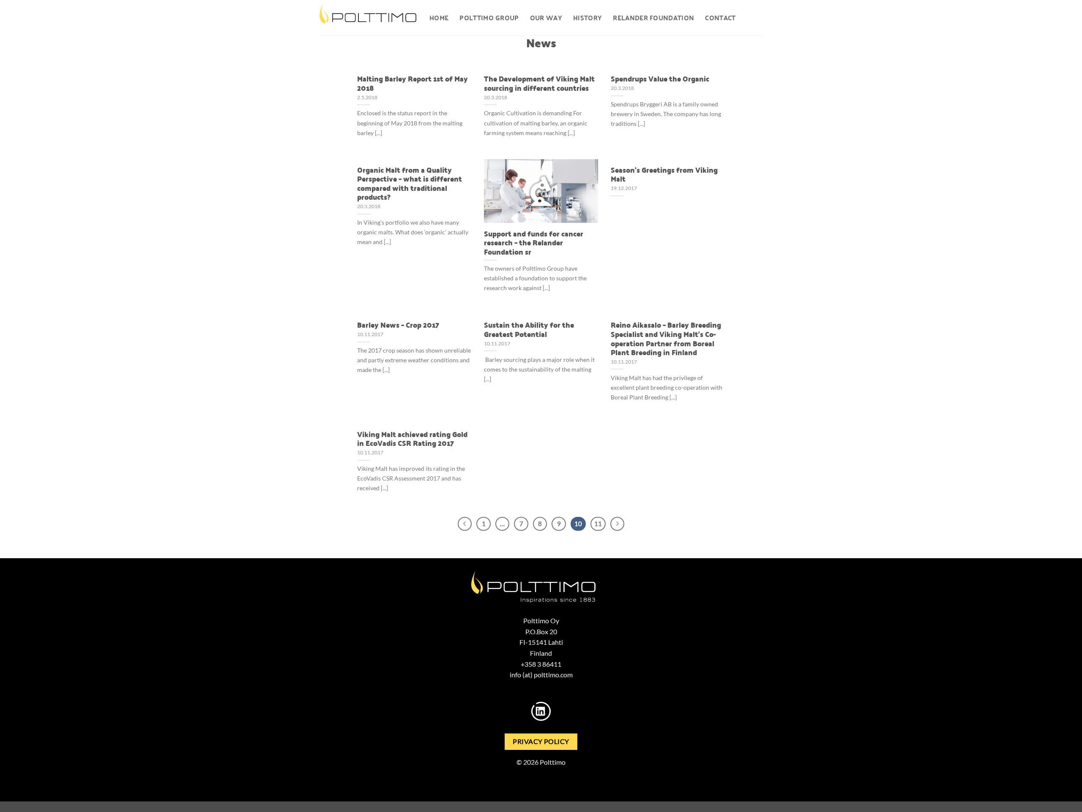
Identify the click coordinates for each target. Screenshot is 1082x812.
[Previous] (465, 524)
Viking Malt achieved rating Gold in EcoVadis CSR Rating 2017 (412, 438)
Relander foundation (653, 17)
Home (438, 17)
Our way (546, 17)
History (587, 17)
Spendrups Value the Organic (660, 78)
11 (598, 523)
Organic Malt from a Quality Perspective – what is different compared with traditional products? (409, 183)
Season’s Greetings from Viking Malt (664, 174)
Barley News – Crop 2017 (398, 324)
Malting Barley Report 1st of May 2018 (412, 83)
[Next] (617, 524)
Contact (720, 17)
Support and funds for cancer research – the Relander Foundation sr (533, 242)
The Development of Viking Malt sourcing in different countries (539, 83)
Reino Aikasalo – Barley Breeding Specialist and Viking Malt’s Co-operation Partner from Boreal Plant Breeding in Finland (666, 338)
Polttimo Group (489, 17)
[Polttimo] (368, 18)
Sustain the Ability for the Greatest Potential (529, 329)
